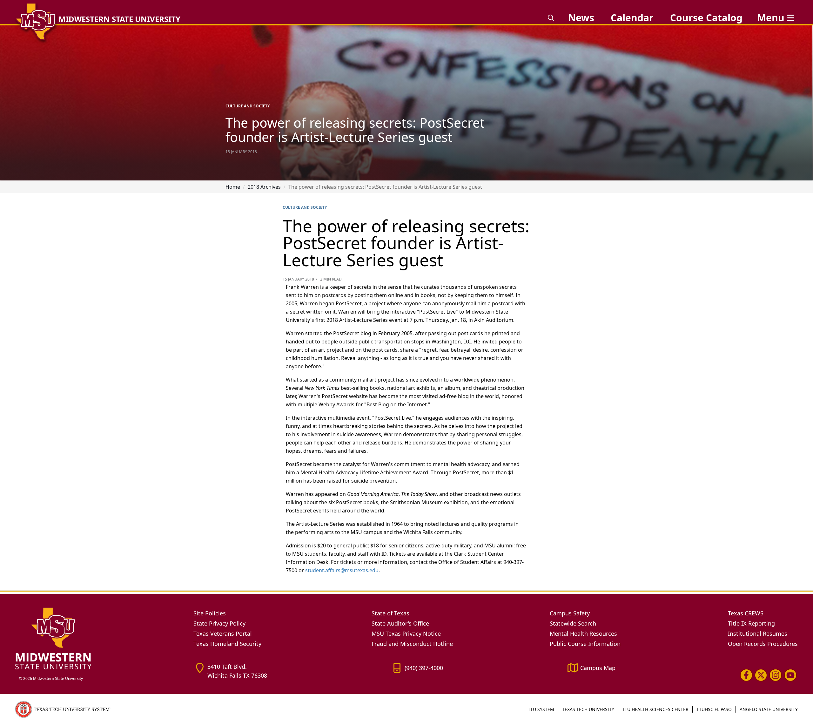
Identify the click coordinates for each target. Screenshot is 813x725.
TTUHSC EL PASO (714, 709)
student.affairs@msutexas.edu (342, 570)
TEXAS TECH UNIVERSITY (588, 709)
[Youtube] (790, 675)
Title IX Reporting (751, 623)
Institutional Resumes (757, 633)
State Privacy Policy (219, 623)
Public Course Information (585, 643)
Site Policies (209, 613)
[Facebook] (746, 675)
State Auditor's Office (400, 623)
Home (232, 186)
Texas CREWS (745, 613)
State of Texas (390, 613)
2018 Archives (264, 186)
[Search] (551, 18)
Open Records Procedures (763, 643)
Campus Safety (570, 613)
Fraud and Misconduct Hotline (412, 643)
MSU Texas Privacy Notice (406, 633)
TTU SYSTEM (541, 709)
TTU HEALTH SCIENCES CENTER (655, 709)
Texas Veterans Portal (222, 633)
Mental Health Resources (583, 633)
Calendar (632, 17)
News (581, 17)
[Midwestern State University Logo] (100, 638)
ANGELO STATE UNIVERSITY (769, 709)
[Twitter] (761, 675)
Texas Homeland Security (227, 643)
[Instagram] (775, 675)
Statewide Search (573, 623)
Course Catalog (706, 17)
